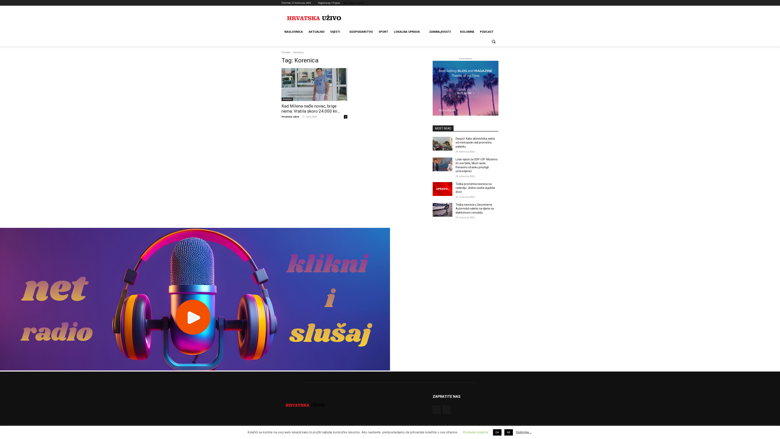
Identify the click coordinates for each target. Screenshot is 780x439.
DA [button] (497, 432)
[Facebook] (473, 3)
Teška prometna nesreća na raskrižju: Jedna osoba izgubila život (475, 187)
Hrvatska (287, 99)
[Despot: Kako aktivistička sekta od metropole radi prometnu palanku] (442, 144)
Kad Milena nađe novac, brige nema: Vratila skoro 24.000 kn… (311, 109)
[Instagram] (479, 3)
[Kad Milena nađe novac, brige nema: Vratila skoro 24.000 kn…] (314, 84)
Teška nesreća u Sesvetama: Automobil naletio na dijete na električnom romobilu (475, 208)
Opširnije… (523, 432)
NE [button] (508, 432)
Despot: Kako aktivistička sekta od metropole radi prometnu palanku (475, 142)
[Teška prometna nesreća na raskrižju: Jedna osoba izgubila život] (442, 189)
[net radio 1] (195, 369)
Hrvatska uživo (290, 116)
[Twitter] (485, 3)
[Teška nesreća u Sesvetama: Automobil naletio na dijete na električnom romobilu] (442, 210)
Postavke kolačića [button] (475, 432)
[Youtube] (496, 3)
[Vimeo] (490, 3)
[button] (493, 41)
